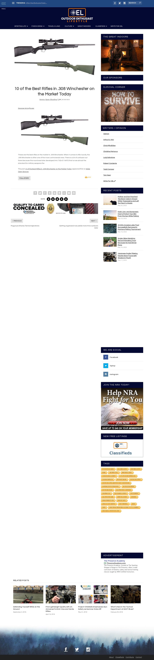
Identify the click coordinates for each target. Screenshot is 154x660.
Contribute (130, 657)
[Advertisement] (122, 305)
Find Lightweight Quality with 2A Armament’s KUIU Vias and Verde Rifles (60, 609)
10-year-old (107, 490)
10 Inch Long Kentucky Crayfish (115, 483)
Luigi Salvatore (109, 157)
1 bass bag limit (109, 476)
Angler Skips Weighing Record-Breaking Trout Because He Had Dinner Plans (127, 242)
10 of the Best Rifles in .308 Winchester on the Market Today (48, 169)
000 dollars (127, 472)
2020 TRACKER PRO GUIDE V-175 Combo (123, 507)
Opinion (106, 134)
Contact (139, 657)
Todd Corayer (108, 169)
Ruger (31, 108)
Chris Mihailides (109, 145)
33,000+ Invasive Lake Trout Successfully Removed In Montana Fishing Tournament (129, 227)
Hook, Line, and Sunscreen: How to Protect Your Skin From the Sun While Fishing (128, 214)
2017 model (123, 504)
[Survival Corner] (122, 106)
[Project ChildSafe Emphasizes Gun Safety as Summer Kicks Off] (93, 594)
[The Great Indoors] (122, 55)
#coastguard (108, 469)
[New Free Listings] (122, 448)
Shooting (53, 99)
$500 (103, 472)
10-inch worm (128, 486)
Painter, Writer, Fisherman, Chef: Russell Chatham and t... (48, 3)
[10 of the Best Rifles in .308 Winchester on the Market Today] (54, 56)
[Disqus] (54, 267)
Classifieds (119, 657)
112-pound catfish (123, 490)
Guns (47, 99)
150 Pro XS (106, 493)
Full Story (24, 178)
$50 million (135, 469)
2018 (133, 504)
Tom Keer (107, 175)
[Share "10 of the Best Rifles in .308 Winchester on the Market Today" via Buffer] (59, 193)
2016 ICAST (121, 500)
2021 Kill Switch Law (110, 511)
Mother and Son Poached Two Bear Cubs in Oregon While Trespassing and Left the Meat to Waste (128, 200)
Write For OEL (108, 181)
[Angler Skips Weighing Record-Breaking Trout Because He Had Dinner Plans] (110, 242)
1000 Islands (122, 497)
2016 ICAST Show (108, 504)
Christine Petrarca (110, 151)
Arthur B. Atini (108, 140)
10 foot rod (121, 479)
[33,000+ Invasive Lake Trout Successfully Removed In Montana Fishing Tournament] (110, 228)
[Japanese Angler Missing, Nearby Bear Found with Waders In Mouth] (110, 257)
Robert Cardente (110, 163)
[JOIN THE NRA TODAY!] (122, 409)
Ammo (42, 99)
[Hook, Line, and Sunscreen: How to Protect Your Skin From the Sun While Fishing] (110, 215)
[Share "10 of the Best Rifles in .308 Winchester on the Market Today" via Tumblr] (49, 193)
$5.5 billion (122, 469)
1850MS (133, 497)
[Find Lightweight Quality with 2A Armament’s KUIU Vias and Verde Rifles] (61, 594)
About (111, 657)
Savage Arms (23, 108)
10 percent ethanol (110, 486)
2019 (103, 507)
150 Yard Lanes (120, 493)
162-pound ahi (107, 497)
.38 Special (113, 472)
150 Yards (134, 493)
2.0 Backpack (107, 479)
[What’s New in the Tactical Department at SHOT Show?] (126, 594)
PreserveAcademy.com (116, 563)
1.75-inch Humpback (127, 476)
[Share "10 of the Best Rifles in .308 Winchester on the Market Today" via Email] (69, 193)
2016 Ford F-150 (108, 500)
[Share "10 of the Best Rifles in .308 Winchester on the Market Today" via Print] (73, 193)
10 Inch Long (135, 479)
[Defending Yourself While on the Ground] (28, 594)
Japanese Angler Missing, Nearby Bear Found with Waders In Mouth (128, 256)
